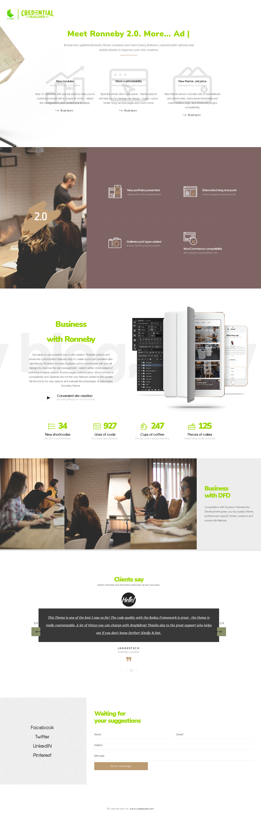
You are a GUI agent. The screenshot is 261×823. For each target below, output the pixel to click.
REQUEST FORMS (106, 14)
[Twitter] (252, 4)
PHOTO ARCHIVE (79, 14)
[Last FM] (244, 4)
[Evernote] (236, 4)
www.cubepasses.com (142, 808)
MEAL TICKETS (161, 14)
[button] (121, 670)
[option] (129, 627)
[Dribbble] (228, 4)
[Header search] (251, 14)
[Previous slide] (35, 631)
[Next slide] (221, 631)
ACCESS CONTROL (134, 14)
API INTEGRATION (187, 14)
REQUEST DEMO (78, 19)
